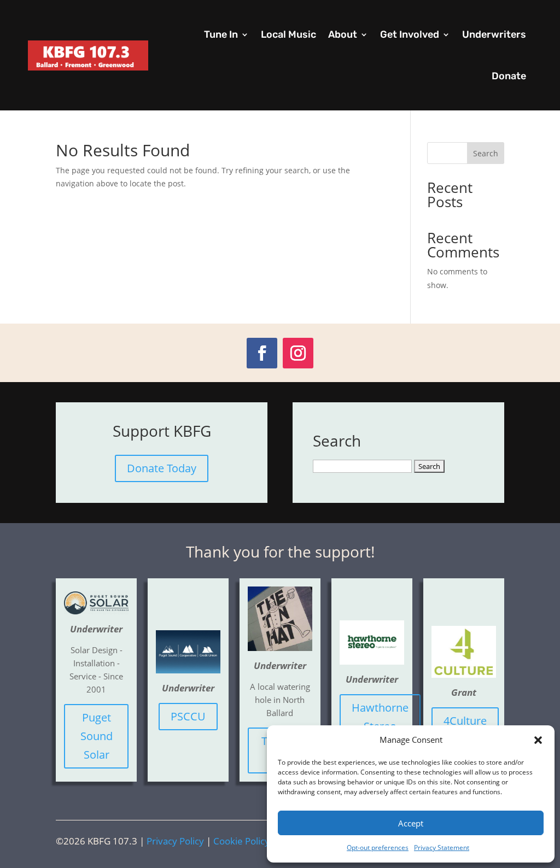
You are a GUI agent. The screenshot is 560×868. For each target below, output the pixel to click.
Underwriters (494, 34)
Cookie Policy (241, 841)
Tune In (221, 34)
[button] (538, 740)
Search (485, 153)
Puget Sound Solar (96, 736)
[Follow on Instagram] (298, 353)
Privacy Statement (441, 847)
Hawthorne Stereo (380, 717)
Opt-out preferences (378, 847)
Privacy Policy (175, 841)
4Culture (465, 720)
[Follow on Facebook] (262, 353)
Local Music (288, 34)
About (342, 34)
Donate (509, 76)
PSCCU (188, 716)
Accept (410, 823)
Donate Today (161, 468)
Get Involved (409, 34)
